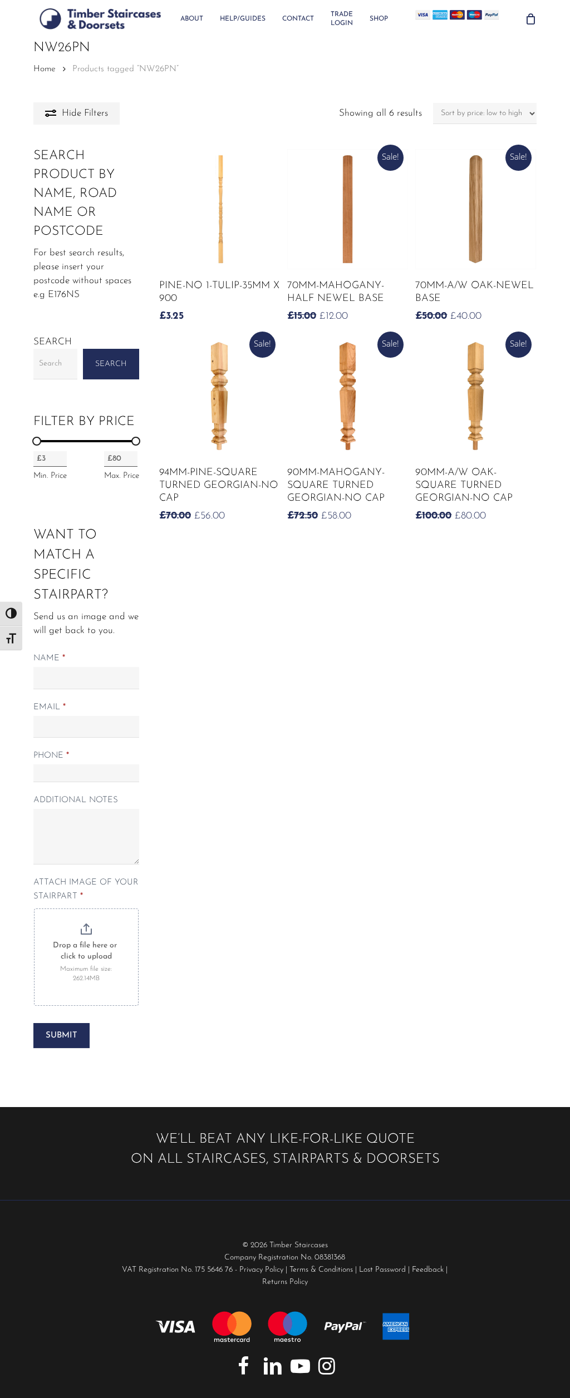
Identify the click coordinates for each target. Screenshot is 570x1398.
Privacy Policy (261, 1270)
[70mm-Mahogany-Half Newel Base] (347, 209)
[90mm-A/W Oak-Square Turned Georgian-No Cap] (475, 396)
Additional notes (75, 800)
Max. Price (121, 476)
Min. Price (50, 476)
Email (49, 707)
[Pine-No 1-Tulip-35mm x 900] (219, 209)
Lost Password (382, 1270)
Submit (61, 1035)
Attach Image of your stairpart (86, 889)
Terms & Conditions (321, 1270)
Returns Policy (285, 1282)
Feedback (428, 1270)
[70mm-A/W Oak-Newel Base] (475, 209)
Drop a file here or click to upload (86, 951)
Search (52, 342)
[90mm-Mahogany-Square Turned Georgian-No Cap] (347, 396)
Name (49, 658)
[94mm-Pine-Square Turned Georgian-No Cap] (219, 396)
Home (44, 69)
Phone (51, 756)
